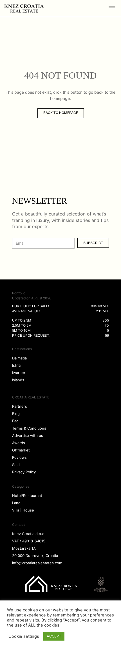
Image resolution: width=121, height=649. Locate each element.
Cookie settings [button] (23, 636)
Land (16, 503)
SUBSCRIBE (93, 243)
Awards (18, 443)
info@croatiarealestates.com (37, 563)
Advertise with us (27, 435)
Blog (16, 413)
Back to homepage (60, 113)
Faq (15, 421)
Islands (18, 380)
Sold (16, 464)
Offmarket (21, 450)
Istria (16, 365)
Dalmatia (19, 358)
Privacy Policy (24, 472)
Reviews (19, 457)
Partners (19, 406)
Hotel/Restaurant (27, 495)
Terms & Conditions (29, 428)
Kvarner (18, 372)
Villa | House (23, 510)
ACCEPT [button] (54, 636)
